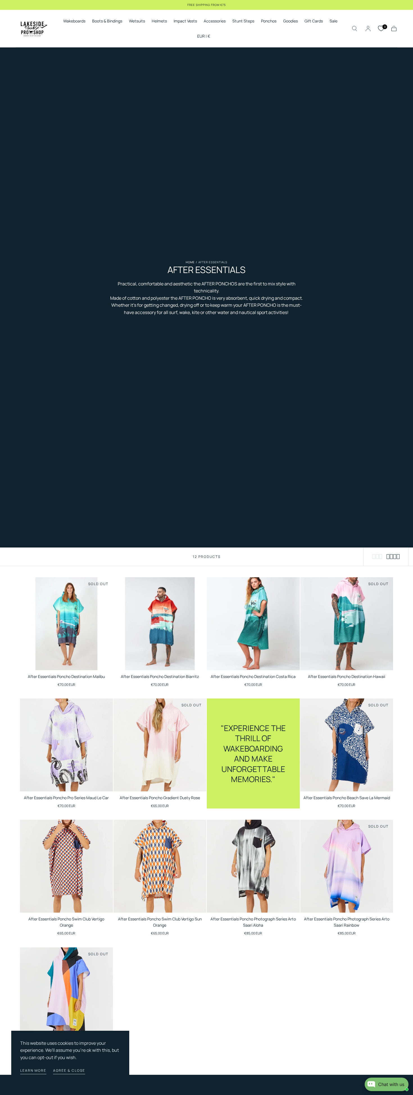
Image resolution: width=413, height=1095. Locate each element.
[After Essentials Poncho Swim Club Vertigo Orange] (66, 866)
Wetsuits (137, 21)
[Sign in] (368, 28)
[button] (203, 37)
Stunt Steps (243, 21)
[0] (381, 28)
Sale (333, 21)
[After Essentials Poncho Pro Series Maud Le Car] (66, 744)
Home (190, 262)
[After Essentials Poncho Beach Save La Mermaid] (346, 744)
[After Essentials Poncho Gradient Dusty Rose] (160, 744)
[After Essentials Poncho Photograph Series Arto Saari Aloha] (253, 866)
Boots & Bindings (107, 21)
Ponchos (268, 21)
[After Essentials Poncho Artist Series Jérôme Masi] (66, 993)
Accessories (215, 21)
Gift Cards (314, 21)
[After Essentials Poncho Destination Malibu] (66, 623)
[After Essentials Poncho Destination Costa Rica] (253, 623)
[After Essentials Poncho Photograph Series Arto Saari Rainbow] (346, 866)
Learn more (33, 1070)
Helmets (159, 21)
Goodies (290, 21)
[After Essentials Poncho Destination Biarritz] (160, 623)
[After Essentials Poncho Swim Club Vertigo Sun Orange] (160, 866)
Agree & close (69, 1070)
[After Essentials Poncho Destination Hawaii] (346, 623)
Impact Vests (185, 21)
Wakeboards (74, 21)
